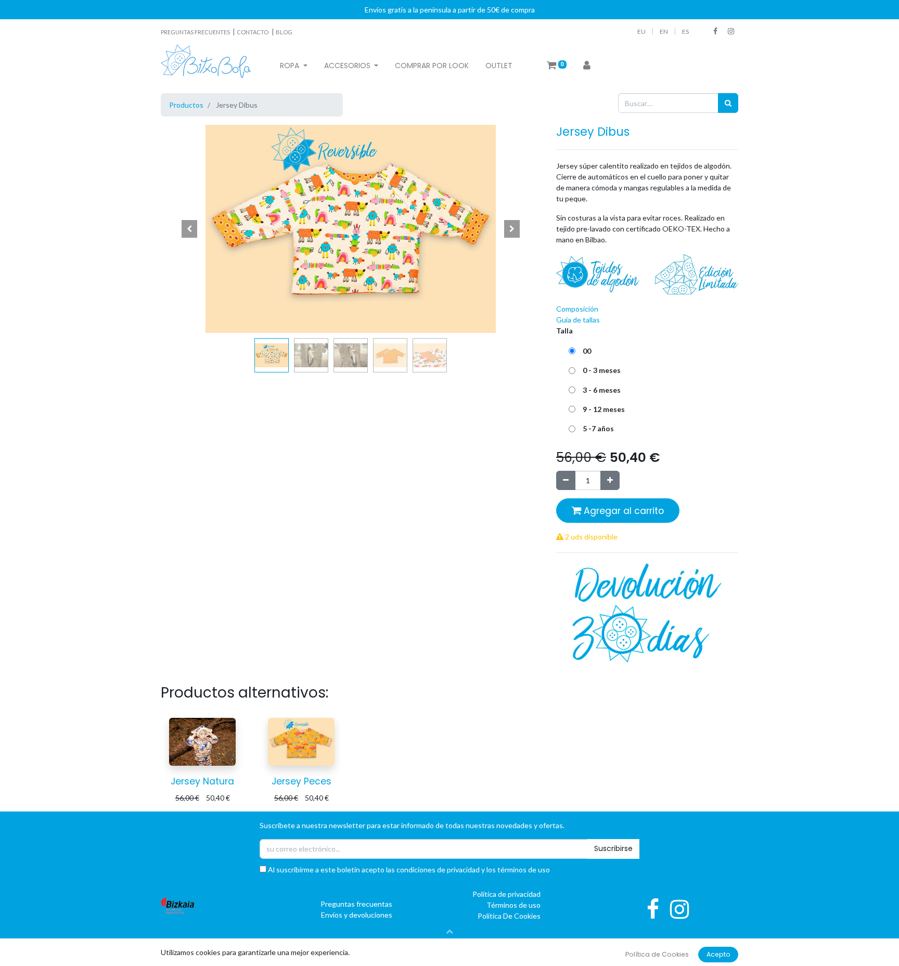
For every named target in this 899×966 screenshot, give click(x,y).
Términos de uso (513, 904)
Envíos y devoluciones (356, 914)
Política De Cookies (509, 915)
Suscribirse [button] (613, 848)
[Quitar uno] (565, 480)
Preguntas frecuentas (356, 903)
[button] (189, 229)
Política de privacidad (506, 894)
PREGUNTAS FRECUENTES (196, 32)
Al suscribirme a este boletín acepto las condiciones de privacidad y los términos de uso (408, 869)
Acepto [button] (718, 954)
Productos (186, 104)
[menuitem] (432, 66)
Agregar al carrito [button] (622, 511)
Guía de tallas (578, 319)
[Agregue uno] (610, 480)
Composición (577, 308)
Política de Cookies (657, 954)
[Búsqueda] (728, 102)
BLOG (284, 32)
